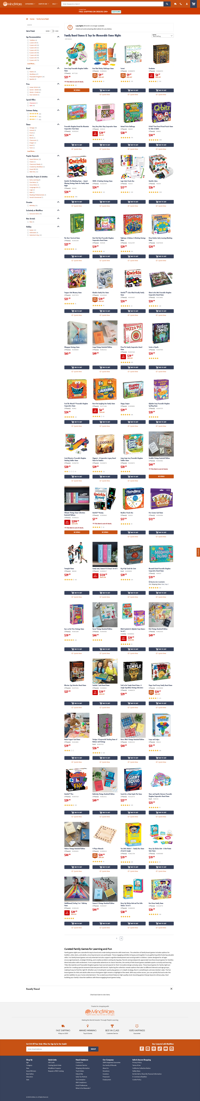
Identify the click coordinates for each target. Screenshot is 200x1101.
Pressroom (106, 1077)
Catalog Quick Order (54, 1065)
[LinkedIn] (148, 1049)
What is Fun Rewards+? (83, 1088)
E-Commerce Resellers (139, 1077)
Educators (29, 1077)
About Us (106, 1068)
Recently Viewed (33, 989)
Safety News (136, 1071)
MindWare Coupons (54, 1068)
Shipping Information (83, 1068)
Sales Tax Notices (81, 1077)
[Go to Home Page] (27, 19)
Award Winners (31, 1071)
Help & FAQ (79, 1074)
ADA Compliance (81, 1082)
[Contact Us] (181, 4)
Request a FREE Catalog (56, 1071)
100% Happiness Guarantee (111, 1062)
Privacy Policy (137, 1062)
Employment (107, 1080)
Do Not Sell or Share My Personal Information (147, 1074)
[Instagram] (171, 1049)
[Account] (187, 4)
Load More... (31, 64)
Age (27, 1062)
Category (29, 1065)
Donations (106, 1071)
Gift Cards (51, 1062)
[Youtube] (166, 1049)
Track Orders (80, 1071)
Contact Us (79, 1062)
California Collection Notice (141, 1068)
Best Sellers (30, 1074)
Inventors (106, 1074)
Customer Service (81, 1065)
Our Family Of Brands (109, 1065)
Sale (27, 1080)
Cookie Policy (136, 1080)
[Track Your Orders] (175, 4)
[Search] (167, 3)
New (27, 1068)
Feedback (198, 552)
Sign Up (93, 1049)
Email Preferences (81, 1085)
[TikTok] (160, 1049)
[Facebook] (142, 1049)
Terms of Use (136, 1065)
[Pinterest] (154, 1049)
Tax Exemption (80, 1080)
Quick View (106, 94)
